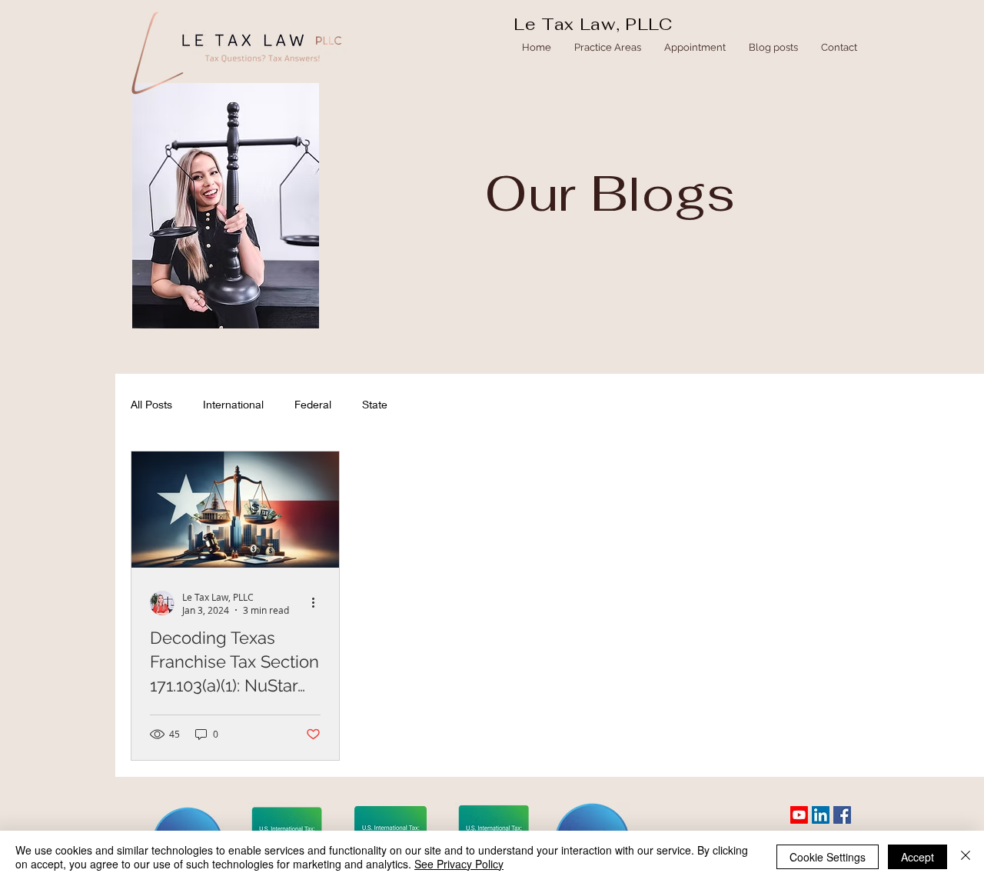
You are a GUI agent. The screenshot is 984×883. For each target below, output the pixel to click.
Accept (917, 857)
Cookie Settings (828, 857)
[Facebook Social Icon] (842, 815)
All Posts (151, 404)
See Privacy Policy (459, 863)
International (233, 404)
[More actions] (318, 603)
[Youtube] (799, 815)
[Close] (965, 857)
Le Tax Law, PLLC (593, 24)
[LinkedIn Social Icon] (820, 815)
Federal (312, 404)
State (374, 404)
